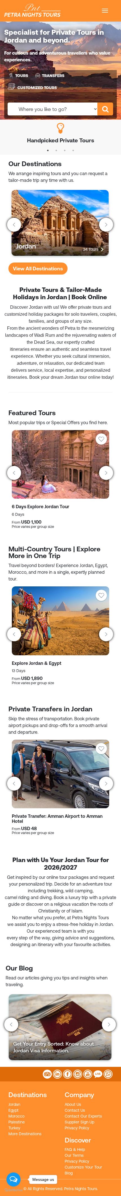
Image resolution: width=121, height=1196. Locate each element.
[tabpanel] (60, 133)
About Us (73, 1104)
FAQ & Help (75, 1149)
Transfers (53, 75)
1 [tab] (48, 150)
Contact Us (75, 1110)
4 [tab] (73, 150)
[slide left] (14, 225)
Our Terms (74, 1155)
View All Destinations (38, 268)
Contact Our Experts (83, 1116)
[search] (105, 109)
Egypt (13, 1110)
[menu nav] (105, 10)
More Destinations (24, 1134)
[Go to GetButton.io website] (14, 1190)
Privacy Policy (77, 1128)
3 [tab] (65, 150)
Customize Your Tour (83, 1167)
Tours (21, 75)
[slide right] (106, 225)
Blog (69, 1173)
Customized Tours (37, 87)
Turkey (14, 1128)
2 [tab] (56, 150)
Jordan (14, 1104)
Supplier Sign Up (79, 1122)
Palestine (16, 1122)
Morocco (16, 1116)
